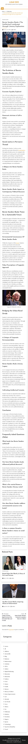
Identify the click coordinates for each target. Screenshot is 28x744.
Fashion (7, 679)
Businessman (8, 661)
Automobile (7, 653)
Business (7, 659)
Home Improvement (10, 694)
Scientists (7, 716)
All (5, 649)
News (6, 704)
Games (6, 684)
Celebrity (7, 664)
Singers (6, 719)
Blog (6, 656)
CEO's (6, 666)
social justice (21, 150)
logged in (11, 629)
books (17, 243)
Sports (6, 721)
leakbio (14, 29)
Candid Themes (17, 741)
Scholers (7, 714)
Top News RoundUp (10, 726)
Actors (6, 646)
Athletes (7, 651)
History (6, 689)
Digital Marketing (9, 671)
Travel (6, 729)
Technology (8, 724)
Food (6, 681)
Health (6, 686)
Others (6, 706)
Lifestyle (7, 699)
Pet (5, 709)
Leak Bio (14, 2)
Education (7, 674)
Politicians (5, 19)
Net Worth (7, 701)
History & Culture (9, 691)
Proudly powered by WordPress (11, 740)
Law (6, 696)
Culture (6, 669)
